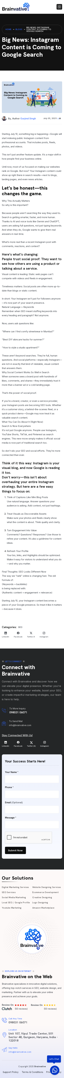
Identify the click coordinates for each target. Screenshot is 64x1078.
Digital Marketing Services (15, 887)
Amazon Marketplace (43, 907)
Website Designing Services (46, 887)
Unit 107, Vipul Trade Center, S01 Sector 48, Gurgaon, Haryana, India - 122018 (33, 1037)
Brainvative (40, 1066)
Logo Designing (40, 902)
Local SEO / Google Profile (16, 902)
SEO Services (9, 892)
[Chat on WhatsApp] (54, 1070)
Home (8, 29)
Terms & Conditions (32, 1072)
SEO (20, 627)
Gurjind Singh (28, 118)
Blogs (19, 29)
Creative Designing (42, 897)
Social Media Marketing (14, 897)
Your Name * (11, 772)
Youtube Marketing (12, 907)
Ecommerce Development (45, 892)
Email (14, 802)
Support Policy (11, 1072)
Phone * (9, 787)
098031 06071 (18, 712)
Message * (10, 818)
